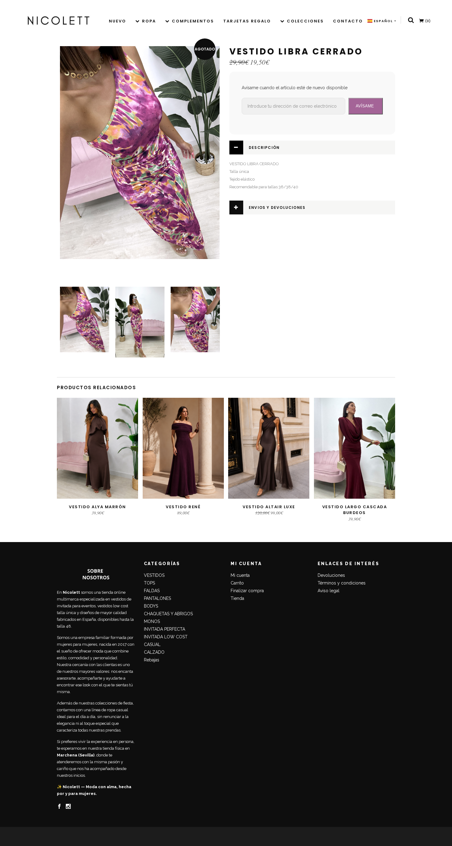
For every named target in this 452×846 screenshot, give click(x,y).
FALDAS (152, 590)
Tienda (237, 598)
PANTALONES (157, 598)
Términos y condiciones (342, 583)
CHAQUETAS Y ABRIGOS (168, 613)
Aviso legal (328, 590)
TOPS (149, 583)
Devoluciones (331, 575)
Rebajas (151, 659)
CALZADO (154, 652)
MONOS (152, 621)
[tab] (312, 147)
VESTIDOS (154, 575)
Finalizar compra (247, 590)
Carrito (237, 583)
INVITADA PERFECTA (164, 629)
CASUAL (152, 644)
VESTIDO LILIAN (29, 826)
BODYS (151, 606)
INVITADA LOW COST (166, 636)
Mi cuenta (240, 575)
